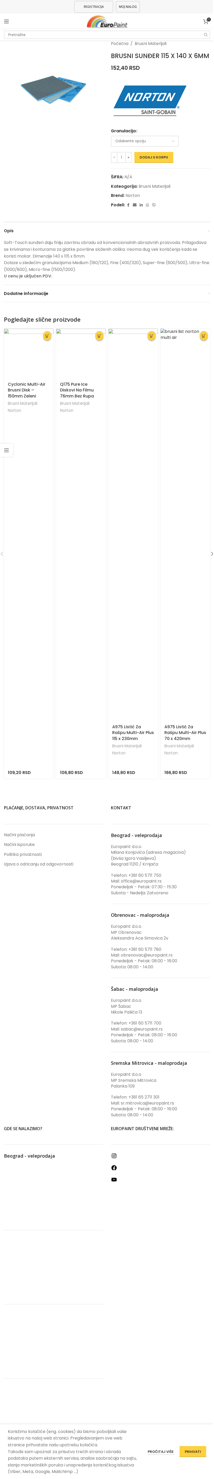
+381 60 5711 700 (144, 1023)
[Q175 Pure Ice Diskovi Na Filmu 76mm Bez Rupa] (81, 353)
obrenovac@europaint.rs (147, 955)
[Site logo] (107, 21)
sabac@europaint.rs (142, 1029)
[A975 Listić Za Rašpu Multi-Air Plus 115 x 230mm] (133, 525)
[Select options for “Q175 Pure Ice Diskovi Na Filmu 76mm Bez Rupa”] (99, 335)
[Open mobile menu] (6, 21)
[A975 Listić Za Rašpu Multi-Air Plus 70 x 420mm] (185, 525)
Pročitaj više (161, 1451)
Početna (119, 44)
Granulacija (123, 131)
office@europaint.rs (141, 881)
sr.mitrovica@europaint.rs (147, 1103)
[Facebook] (114, 1170)
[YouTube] (114, 1181)
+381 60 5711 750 (144, 875)
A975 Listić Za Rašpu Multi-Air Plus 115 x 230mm (133, 733)
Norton (133, 195)
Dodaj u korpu (154, 157)
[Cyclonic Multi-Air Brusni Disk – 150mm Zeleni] (29, 353)
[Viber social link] (154, 205)
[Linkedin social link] (141, 205)
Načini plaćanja (19, 835)
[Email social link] (134, 205)
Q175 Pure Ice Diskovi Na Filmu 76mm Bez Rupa (77, 390)
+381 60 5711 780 (144, 949)
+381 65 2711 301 (143, 1097)
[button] (47, 335)
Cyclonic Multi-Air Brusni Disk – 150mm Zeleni (26, 390)
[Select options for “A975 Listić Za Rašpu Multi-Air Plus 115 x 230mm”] (152, 335)
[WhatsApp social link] (147, 205)
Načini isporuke (19, 844)
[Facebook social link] (128, 205)
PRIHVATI (193, 1451)
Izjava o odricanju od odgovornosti (38, 864)
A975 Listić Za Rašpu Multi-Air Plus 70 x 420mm (185, 733)
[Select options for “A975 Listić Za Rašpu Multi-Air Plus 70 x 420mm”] (204, 335)
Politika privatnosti (23, 854)
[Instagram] (114, 1157)
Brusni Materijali (151, 44)
